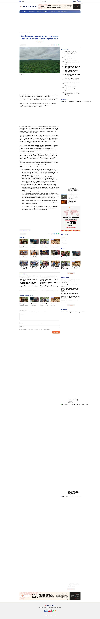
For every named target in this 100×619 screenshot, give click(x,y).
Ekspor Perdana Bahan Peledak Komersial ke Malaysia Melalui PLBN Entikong (33, 246)
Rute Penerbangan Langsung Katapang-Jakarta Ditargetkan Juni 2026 (55, 267)
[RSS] (55, 611)
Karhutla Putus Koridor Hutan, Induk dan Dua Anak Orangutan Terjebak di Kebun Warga (70, 289)
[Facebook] (45, 611)
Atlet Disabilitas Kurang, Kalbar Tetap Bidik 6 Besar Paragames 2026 (74, 492)
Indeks (75, 1)
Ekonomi (41, 41)
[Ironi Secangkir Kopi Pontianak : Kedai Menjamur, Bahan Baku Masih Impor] (24, 252)
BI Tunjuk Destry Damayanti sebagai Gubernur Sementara (72, 83)
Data (59, 11)
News (25, 11)
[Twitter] (47, 611)
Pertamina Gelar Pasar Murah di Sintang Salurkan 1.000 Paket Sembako (44, 267)
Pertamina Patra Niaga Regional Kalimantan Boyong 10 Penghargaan (24, 246)
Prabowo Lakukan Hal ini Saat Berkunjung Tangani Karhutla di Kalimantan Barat (70, 297)
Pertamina (64, 241)
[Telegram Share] (56, 45)
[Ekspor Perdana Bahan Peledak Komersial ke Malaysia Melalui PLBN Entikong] (34, 241)
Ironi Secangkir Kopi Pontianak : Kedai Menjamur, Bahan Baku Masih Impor (24, 256)
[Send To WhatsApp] (59, 45)
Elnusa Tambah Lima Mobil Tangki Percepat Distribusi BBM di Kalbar (72, 79)
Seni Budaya (45, 11)
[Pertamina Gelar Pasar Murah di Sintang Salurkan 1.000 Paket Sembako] (44, 263)
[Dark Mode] (79, 1)
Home (21, 11)
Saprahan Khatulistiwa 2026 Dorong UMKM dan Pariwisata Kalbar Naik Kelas (24, 267)
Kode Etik (41, 607)
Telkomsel (64, 242)
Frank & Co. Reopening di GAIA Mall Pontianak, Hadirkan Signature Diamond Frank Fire (55, 256)
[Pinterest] (49, 611)
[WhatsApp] (53, 611)
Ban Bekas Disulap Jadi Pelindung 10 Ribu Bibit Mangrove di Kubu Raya (72, 67)
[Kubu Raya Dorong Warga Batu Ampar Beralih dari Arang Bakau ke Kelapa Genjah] (44, 252)
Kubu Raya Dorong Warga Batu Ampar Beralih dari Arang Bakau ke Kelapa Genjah (44, 256)
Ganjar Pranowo (65, 244)
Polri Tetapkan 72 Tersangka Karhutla (69, 293)
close (82, 3)
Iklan (60, 607)
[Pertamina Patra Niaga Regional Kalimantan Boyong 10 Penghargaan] (24, 241)
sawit (29, 230)
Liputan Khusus (32, 11)
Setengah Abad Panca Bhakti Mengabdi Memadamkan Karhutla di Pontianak (72, 62)
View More (70, 273)
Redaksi (46, 607)
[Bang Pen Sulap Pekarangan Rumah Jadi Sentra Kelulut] (44, 241)
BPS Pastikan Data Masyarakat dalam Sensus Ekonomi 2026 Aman (34, 256)
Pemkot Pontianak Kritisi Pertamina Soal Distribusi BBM (55, 246)
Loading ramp (23, 230)
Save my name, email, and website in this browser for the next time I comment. (35, 329)
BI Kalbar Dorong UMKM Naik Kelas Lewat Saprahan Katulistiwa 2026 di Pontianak (34, 267)
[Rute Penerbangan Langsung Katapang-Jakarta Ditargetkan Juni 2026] (55, 263)
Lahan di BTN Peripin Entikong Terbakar (72, 201)
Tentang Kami (64, 11)
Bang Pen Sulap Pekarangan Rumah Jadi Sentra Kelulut (44, 246)
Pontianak (64, 239)
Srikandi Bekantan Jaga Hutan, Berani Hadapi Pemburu (71, 71)
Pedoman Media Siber (53, 607)
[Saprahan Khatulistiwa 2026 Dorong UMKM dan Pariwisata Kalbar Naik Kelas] (24, 263)
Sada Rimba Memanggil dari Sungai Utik (70, 300)
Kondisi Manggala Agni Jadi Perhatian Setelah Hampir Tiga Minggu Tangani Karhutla (71, 52)
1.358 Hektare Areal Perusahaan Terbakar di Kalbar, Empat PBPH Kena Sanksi (73, 190)
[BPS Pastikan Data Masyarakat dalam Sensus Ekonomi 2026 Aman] (34, 252)
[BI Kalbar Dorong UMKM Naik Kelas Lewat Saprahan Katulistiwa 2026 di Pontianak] (34, 263)
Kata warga (39, 11)
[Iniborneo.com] (28, 6)
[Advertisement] (88, 20)
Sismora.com (53, 614)
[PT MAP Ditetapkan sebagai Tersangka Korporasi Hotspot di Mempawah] (64, 196)
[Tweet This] (54, 45)
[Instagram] (51, 611)
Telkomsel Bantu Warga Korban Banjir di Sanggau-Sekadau (73, 400)
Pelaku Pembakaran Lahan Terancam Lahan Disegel (70, 57)
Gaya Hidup (53, 11)
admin (37, 41)
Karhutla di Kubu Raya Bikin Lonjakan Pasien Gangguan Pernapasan (70, 88)
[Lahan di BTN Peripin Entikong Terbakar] (64, 202)
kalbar (63, 237)
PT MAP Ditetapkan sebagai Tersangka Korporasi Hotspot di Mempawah (74, 196)
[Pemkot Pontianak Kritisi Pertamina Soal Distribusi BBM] (55, 241)
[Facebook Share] (52, 45)
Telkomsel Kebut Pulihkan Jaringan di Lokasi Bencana (74, 584)
